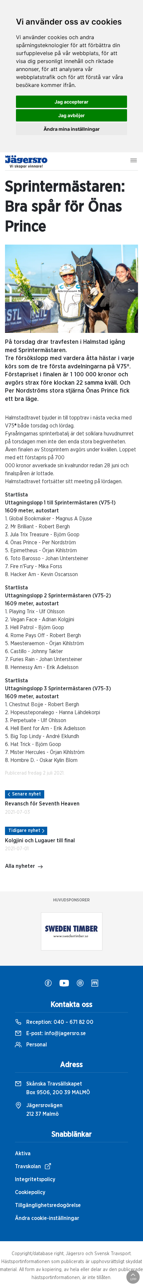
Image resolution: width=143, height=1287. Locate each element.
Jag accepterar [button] (71, 102)
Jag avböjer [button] (71, 115)
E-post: (55, 1033)
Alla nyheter (20, 866)
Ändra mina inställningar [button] (72, 129)
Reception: (59, 1022)
